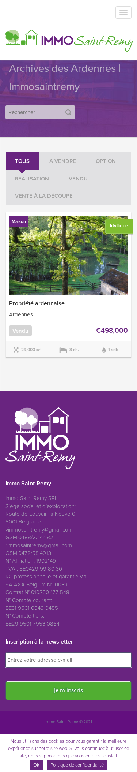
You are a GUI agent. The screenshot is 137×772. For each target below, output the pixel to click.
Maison (19, 221)
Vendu (78, 178)
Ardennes (21, 314)
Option (106, 161)
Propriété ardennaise (37, 303)
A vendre (62, 161)
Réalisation (32, 178)
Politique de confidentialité (77, 764)
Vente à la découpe (44, 195)
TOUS (22, 161)
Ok (36, 764)
